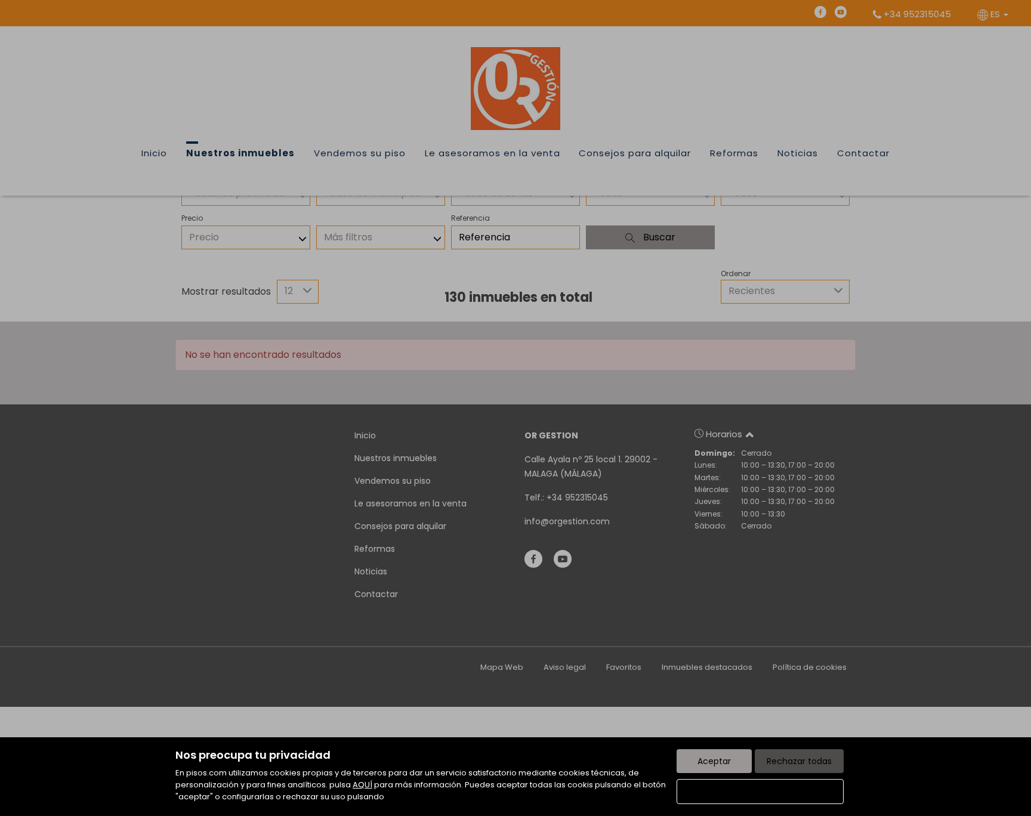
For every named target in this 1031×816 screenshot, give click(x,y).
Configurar (760, 792)
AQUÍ (362, 784)
